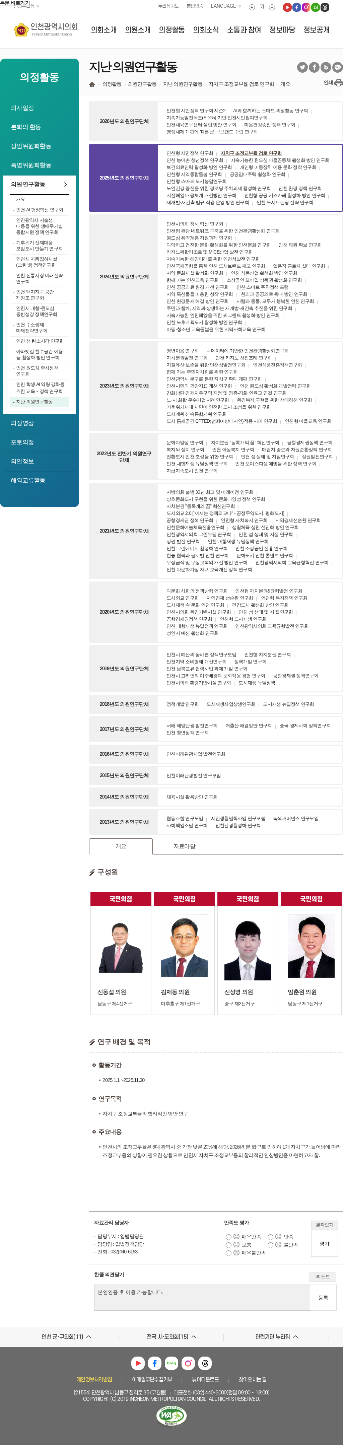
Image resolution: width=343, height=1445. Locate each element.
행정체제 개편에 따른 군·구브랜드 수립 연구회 (212, 131)
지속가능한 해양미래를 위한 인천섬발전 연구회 (213, 259)
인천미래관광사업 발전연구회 (195, 754)
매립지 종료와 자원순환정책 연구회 (297, 449)
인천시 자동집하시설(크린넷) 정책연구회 (36, 262)
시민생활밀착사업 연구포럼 (238, 818)
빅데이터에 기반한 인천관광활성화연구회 (247, 350)
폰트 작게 (272, 7)
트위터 (302, 67)
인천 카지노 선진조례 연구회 (243, 357)
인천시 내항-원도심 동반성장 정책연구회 (36, 311)
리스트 (323, 1276)
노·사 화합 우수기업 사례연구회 (197, 400)
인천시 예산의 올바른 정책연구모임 (201, 654)
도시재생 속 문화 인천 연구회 (195, 605)
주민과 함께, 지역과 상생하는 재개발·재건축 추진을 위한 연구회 (229, 308)
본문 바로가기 (15, 3)
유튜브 (138, 1363)
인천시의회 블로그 (315, 7)
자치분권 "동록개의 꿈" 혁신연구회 (200, 506)
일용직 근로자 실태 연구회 (299, 266)
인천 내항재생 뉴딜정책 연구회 (196, 463)
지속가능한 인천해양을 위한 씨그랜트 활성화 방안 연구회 (223, 315)
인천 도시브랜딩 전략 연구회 (285, 202)
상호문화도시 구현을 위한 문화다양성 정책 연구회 (215, 499)
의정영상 (22, 423)
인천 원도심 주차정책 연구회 (37, 370)
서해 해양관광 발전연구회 (191, 725)
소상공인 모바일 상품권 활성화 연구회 (264, 280)
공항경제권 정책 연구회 (189, 520)
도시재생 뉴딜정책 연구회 (288, 704)
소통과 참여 (244, 30)
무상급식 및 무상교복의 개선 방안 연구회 (207, 562)
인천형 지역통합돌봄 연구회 (194, 174)
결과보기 (324, 1224)
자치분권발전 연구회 (187, 357)
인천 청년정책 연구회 (187, 732)
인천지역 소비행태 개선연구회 (196, 661)
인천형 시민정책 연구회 (189, 153)
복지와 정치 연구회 (185, 449)
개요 (20, 199)
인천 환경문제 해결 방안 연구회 (197, 301)
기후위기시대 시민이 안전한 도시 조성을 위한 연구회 (218, 407)
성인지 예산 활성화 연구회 (192, 633)
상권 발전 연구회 (183, 541)
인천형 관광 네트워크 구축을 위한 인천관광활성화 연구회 (223, 230)
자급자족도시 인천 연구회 (191, 470)
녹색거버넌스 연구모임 (296, 818)
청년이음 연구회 (182, 350)
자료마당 (184, 846)
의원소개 (138, 30)
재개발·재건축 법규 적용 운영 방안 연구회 (207, 202)
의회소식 (206, 30)
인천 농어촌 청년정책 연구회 (194, 160)
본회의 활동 (26, 127)
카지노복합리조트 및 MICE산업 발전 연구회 (209, 252)
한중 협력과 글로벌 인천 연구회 (197, 555)
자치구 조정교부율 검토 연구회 (251, 153)
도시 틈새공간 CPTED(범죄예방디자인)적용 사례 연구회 (221, 421)
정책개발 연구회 (250, 661)
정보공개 (316, 30)
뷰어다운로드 (205, 1380)
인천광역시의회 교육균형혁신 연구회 (292, 562)
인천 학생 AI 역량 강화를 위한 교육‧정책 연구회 (40, 388)
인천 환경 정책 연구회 (300, 188)
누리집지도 (168, 6)
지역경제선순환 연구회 (298, 520)
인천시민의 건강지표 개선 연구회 (199, 386)
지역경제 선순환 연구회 (229, 598)
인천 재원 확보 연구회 (300, 245)
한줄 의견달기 (109, 1274)
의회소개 (104, 30)
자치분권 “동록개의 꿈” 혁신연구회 (245, 442)
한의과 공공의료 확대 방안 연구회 (274, 294)
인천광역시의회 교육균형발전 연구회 (271, 626)
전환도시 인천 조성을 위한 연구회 (199, 456)
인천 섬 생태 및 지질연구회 (267, 456)
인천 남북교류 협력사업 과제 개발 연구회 (207, 668)
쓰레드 (205, 1363)
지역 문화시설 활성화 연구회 (194, 273)
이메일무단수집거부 (152, 1380)
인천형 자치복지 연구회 (244, 520)
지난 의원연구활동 (34, 401)
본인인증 (195, 6)
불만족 (291, 1244)
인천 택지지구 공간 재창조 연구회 (35, 294)
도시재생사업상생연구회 (230, 704)
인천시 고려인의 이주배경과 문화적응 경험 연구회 (215, 675)
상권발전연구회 (317, 456)
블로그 (326, 67)
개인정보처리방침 (94, 1380)
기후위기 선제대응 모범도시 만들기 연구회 (39, 245)
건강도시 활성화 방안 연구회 (260, 605)
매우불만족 (254, 1252)
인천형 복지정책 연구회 (284, 598)
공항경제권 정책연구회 (296, 675)
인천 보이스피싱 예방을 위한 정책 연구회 (275, 463)
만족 (288, 1236)
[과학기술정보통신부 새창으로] (171, 1428)
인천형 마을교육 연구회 (308, 421)
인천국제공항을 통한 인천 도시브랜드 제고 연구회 (215, 266)
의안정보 (22, 461)
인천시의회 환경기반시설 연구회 (198, 612)
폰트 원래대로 (262, 7)
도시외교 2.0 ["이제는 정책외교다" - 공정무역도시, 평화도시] (225, 513)
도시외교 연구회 (182, 598)
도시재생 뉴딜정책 (256, 682)
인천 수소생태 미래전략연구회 (31, 327)
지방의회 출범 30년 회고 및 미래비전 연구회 (209, 492)
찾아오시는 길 (253, 1380)
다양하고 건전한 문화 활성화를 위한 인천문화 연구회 (218, 245)
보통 (247, 1244)
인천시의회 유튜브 (287, 7)
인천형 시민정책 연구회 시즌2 (195, 110)
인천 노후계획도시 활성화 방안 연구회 (204, 322)
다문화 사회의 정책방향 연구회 (196, 591)
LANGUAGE (223, 6)
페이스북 (314, 67)
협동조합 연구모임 (184, 818)
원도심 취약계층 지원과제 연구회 (199, 237)
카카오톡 (337, 67)
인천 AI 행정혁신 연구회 (39, 209)
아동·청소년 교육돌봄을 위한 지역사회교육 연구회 (216, 329)
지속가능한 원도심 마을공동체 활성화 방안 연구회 (280, 160)
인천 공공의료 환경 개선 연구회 (197, 287)
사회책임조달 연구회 (187, 825)
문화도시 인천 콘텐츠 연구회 (264, 555)
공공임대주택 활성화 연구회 (257, 174)
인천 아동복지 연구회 (233, 449)
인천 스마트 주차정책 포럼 (262, 287)
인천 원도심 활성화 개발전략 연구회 (275, 386)
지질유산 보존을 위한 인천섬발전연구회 (205, 364)
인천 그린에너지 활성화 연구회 (196, 548)
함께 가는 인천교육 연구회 (192, 280)
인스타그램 (188, 1363)
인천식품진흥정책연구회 (277, 364)
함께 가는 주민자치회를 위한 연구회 (201, 371)
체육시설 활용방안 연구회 (191, 797)
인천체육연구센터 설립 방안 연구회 (201, 124)
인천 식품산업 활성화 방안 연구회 (264, 273)
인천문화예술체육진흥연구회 (195, 527)
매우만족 (251, 1236)
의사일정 (22, 108)
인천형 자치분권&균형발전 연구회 (268, 591)
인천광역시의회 (54, 30)
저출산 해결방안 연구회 (248, 725)
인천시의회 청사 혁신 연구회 (194, 223)
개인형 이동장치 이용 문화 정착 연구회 (278, 167)
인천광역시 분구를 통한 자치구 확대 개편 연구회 (214, 379)
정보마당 (282, 30)
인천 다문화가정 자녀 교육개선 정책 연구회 (209, 569)
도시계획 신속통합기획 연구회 (196, 414)
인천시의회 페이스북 (296, 7)
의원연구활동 (28, 184)
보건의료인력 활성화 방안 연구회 (199, 167)
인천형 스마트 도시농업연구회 (196, 181)
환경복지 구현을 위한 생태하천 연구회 (274, 400)
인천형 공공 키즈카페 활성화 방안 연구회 (284, 195)
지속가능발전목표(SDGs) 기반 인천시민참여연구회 (216, 117)
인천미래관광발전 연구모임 (193, 775)
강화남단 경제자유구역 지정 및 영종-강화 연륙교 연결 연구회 (226, 393)
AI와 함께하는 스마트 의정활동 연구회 (270, 110)
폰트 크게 (252, 7)
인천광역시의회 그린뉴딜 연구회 (198, 534)
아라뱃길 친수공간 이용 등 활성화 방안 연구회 (39, 354)
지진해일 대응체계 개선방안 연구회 (201, 195)
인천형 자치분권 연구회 (267, 654)
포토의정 (22, 442)
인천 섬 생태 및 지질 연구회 (265, 534)
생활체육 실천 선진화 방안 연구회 (265, 527)
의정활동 (172, 30)
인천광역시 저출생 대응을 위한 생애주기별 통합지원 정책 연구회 (39, 226)
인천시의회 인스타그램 (306, 7)
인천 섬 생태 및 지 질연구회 (265, 612)
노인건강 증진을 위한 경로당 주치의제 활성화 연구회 (218, 188)
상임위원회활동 (31, 146)
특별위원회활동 (31, 165)
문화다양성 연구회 (184, 442)
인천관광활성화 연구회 (238, 825)
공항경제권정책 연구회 (310, 442)
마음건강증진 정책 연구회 (269, 124)
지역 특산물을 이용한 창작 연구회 (199, 294)
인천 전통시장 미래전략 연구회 (39, 278)
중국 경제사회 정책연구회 (305, 725)
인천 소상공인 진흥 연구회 (261, 548)
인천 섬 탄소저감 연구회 (40, 341)
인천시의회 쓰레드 (325, 7)
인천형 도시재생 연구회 (243, 619)
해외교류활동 (28, 480)
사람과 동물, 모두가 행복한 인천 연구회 (275, 301)
